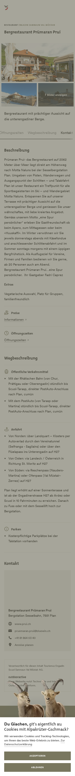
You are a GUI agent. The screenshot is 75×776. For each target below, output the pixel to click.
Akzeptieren (37, 755)
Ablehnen (37, 767)
